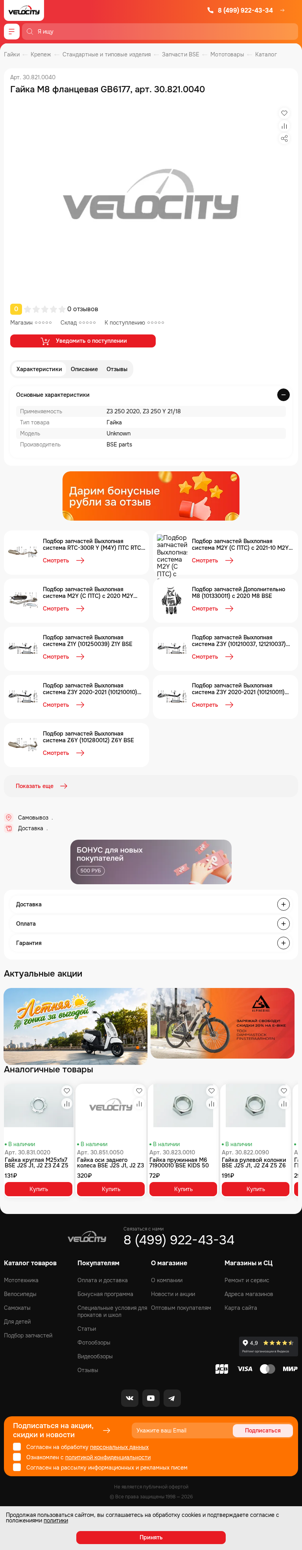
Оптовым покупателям (181, 1307)
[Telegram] (172, 1398)
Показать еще (34, 786)
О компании (166, 1280)
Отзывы (117, 369)
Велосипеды (20, 1294)
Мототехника (21, 1280)
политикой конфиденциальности (108, 1457)
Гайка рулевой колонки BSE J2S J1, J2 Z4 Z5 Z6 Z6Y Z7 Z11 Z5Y (254, 1162)
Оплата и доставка (102, 1280)
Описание (84, 369)
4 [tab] (158, 1047)
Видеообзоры (95, 1356)
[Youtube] (151, 1398)
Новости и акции (173, 1294)
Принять (151, 1537)
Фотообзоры (93, 1342)
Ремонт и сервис (247, 1280)
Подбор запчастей (28, 1335)
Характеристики (39, 369)
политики (56, 1520)
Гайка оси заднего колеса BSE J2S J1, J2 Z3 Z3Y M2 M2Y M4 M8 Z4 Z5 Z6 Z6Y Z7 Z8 (110, 1162)
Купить (38, 1189)
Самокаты (17, 1307)
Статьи (86, 1328)
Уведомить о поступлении (91, 340)
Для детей (17, 1321)
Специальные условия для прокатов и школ (112, 1311)
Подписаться (263, 1430)
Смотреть (56, 560)
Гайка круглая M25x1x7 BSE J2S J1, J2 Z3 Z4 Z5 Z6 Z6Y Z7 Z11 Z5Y (36, 1162)
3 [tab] (151, 1047)
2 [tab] (144, 1047)
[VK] (129, 1398)
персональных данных (119, 1447)
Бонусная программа (105, 1294)
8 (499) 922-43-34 (245, 10)
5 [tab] (164, 1047)
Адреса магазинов (249, 1294)
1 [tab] (137, 1047)
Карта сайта (241, 1307)
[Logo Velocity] (24, 10)
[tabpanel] (75, 1026)
